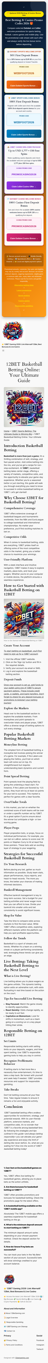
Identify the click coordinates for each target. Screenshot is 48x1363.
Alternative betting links (24, 285)
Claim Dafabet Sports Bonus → (24, 86)
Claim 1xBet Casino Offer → (24, 187)
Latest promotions (24, 290)
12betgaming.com (22, 1358)
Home (6, 431)
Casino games (24, 301)
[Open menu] (3, 350)
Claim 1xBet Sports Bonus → (24, 135)
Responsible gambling (24, 306)
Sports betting (24, 295)
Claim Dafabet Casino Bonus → (24, 238)
